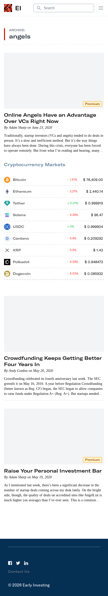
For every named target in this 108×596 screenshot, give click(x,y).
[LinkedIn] (26, 563)
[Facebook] (10, 563)
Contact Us (19, 571)
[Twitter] (18, 563)
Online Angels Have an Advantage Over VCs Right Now (50, 118)
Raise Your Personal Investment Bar (53, 471)
